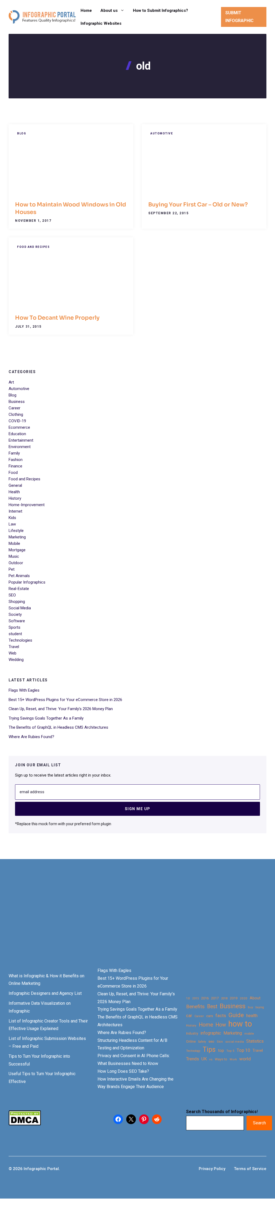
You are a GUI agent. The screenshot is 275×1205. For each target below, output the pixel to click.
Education (17, 433)
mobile (249, 1033)
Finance (15, 466)
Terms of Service (250, 1168)
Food (13, 472)
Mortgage (17, 550)
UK (204, 1058)
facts (220, 1015)
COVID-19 (17, 421)
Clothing (16, 414)
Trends (192, 1058)
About (255, 998)
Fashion (16, 459)
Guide (236, 1015)
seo (211, 1041)
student (15, 633)
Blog (21, 133)
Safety (202, 1041)
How (220, 1025)
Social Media (20, 608)
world (245, 1058)
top (221, 1050)
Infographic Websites (101, 23)
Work (233, 1059)
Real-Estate (19, 588)
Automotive (161, 133)
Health (14, 491)
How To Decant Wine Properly (57, 317)
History (15, 498)
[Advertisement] (137, 922)
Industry (192, 1033)
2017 (215, 998)
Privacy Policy (212, 1168)
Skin (220, 1041)
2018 (224, 998)
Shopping (17, 601)
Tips (209, 1049)
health (252, 1015)
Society (15, 614)
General (15, 485)
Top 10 (243, 1050)
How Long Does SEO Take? (123, 1071)
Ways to (221, 1059)
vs (210, 1059)
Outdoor (16, 562)
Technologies (20, 640)
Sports (14, 627)
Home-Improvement (27, 504)
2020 (243, 998)
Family (14, 453)
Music (14, 556)
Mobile (14, 543)
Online (191, 1041)
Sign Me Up (137, 809)
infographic (211, 1033)
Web (12, 653)
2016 (205, 998)
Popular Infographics (27, 582)
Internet (15, 511)
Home (86, 10)
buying (259, 1007)
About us (109, 10)
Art (11, 382)
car (189, 1015)
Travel (14, 646)
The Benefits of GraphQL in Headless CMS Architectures (58, 727)
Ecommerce (19, 427)
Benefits (195, 1006)
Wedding (16, 659)
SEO (12, 595)
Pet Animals (19, 575)
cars (209, 1016)
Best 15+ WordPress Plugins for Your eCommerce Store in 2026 (65, 699)
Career (14, 408)
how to (240, 1024)
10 (188, 998)
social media (234, 1041)
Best (212, 1006)
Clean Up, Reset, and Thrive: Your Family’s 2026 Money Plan (61, 708)
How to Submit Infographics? (160, 10)
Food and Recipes (33, 246)
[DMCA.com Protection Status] (25, 1124)
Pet (12, 569)
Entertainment (21, 440)
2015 (195, 998)
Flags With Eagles (24, 690)
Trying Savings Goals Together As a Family (46, 718)
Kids (12, 517)
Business (17, 401)
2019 (233, 998)
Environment (20, 446)
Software (17, 620)
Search (259, 1122)
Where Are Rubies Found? (31, 736)
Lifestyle (16, 530)
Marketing (17, 537)
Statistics (255, 1041)
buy (250, 1007)
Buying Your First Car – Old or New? (198, 204)
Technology (193, 1051)
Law (12, 524)
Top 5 (230, 1051)
